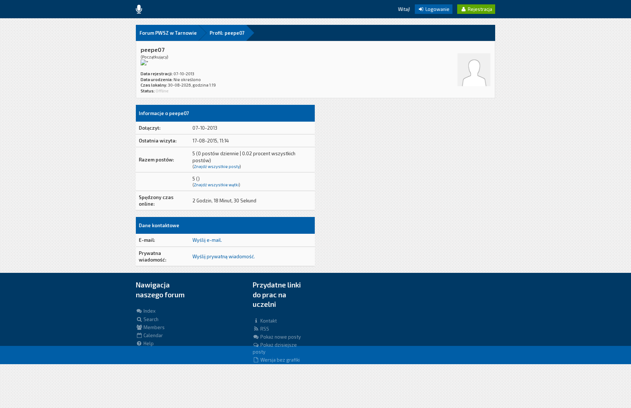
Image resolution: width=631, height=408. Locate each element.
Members (153, 327)
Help (148, 343)
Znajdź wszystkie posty (217, 166)
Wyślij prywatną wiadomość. (223, 256)
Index (149, 311)
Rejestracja (479, 9)
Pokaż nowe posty (280, 337)
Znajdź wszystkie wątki (216, 184)
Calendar (152, 335)
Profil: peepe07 (227, 33)
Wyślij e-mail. (207, 240)
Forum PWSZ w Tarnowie (168, 33)
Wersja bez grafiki (279, 360)
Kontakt (268, 321)
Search (150, 319)
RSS (264, 329)
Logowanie (437, 9)
